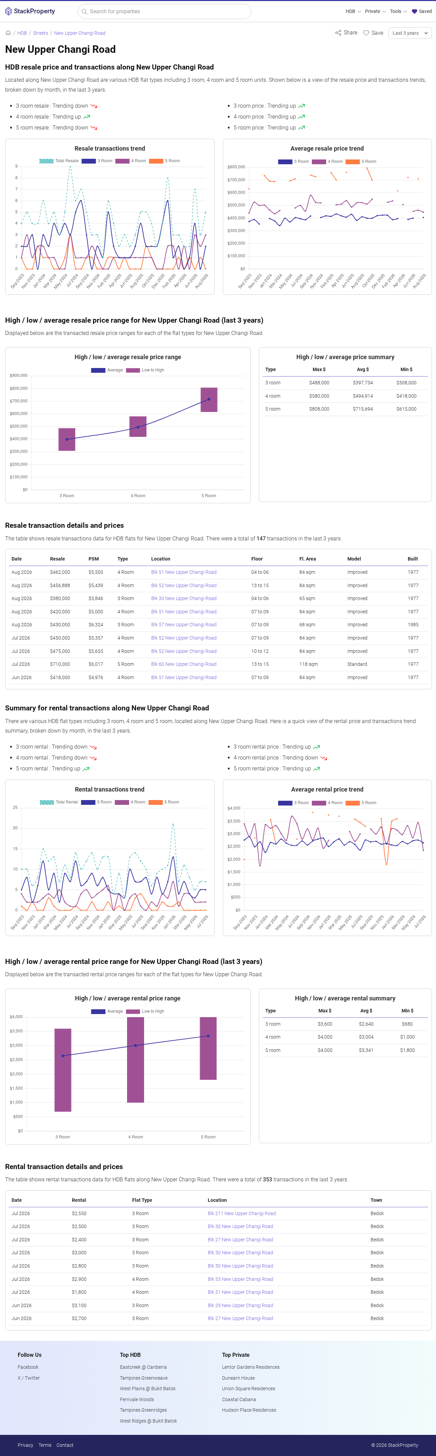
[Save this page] (372, 32)
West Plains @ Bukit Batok (148, 1389)
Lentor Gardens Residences (251, 1367)
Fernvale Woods (137, 1400)
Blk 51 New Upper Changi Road (184, 572)
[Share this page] (345, 32)
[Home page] (8, 33)
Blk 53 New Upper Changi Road (240, 1279)
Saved (425, 11)
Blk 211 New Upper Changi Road (242, 1213)
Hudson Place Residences (249, 1410)
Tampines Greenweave (144, 1378)
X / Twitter (29, 1378)
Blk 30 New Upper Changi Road (184, 598)
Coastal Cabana (239, 1400)
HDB (351, 11)
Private (373, 11)
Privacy (25, 1445)
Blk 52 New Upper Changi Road (184, 585)
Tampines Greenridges (143, 1410)
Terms (44, 1445)
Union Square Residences (248, 1389)
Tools (396, 11)
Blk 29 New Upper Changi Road (240, 1305)
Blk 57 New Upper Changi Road (184, 625)
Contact (65, 1445)
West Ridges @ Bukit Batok (148, 1421)
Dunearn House (238, 1378)
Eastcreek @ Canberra (143, 1367)
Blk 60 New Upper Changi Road (184, 664)
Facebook (28, 1367)
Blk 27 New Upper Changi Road (240, 1240)
